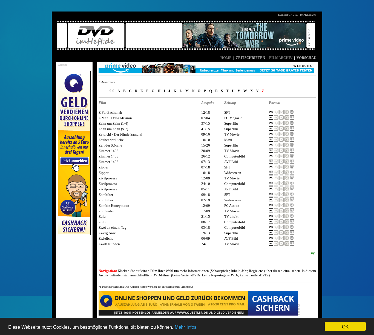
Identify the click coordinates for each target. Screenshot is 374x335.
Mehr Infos (186, 326)
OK (345, 326)
